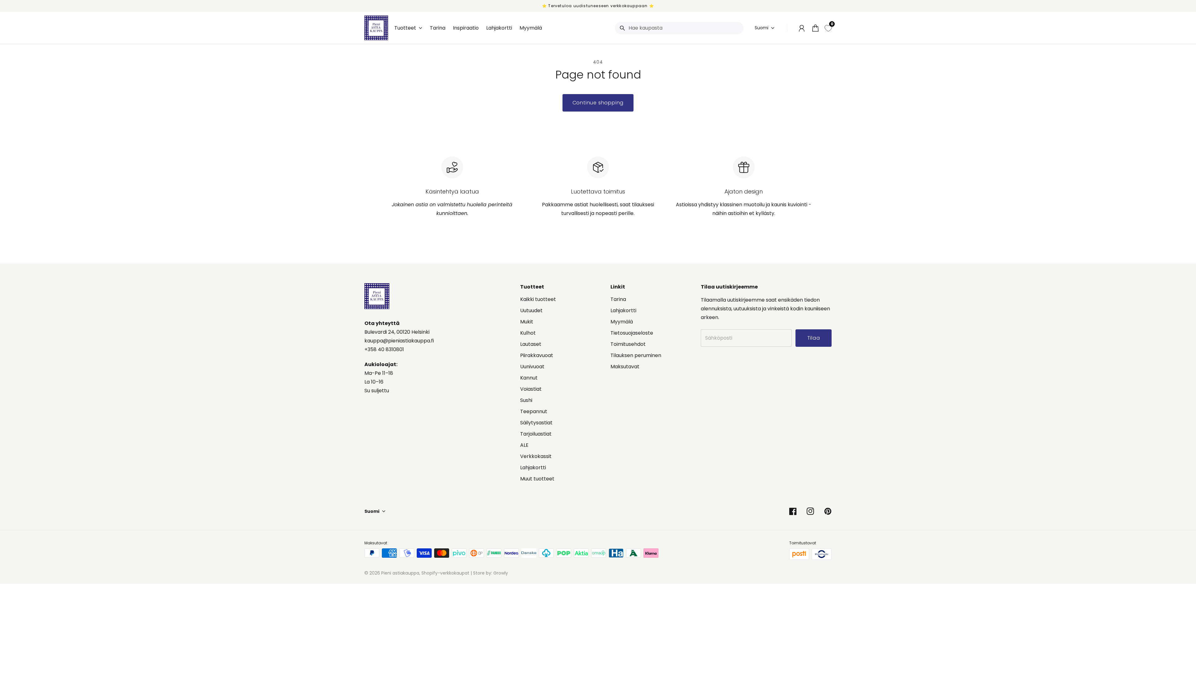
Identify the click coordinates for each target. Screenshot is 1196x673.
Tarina (618, 299)
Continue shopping (598, 102)
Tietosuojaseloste (631, 332)
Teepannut (533, 411)
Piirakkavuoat (536, 355)
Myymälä (621, 321)
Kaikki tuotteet (538, 299)
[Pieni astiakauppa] (376, 28)
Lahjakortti (533, 467)
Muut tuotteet (537, 478)
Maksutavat (624, 366)
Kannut (529, 377)
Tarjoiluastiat (536, 433)
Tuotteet (405, 28)
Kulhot (528, 332)
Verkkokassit (536, 456)
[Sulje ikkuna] (1177, 597)
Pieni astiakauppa (400, 573)
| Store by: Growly (488, 573)
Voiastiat (531, 389)
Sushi (526, 400)
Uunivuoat (532, 366)
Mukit (526, 321)
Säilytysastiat (536, 422)
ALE (524, 445)
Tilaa (1147, 654)
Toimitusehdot (628, 344)
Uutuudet (531, 310)
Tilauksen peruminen (635, 355)
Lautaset (530, 344)
